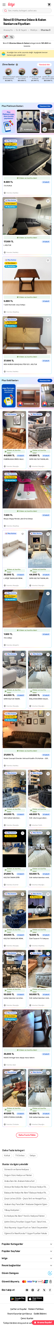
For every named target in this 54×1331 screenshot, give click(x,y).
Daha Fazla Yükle (27, 1135)
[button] (4, 4)
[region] (28, 74)
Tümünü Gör (44, 65)
